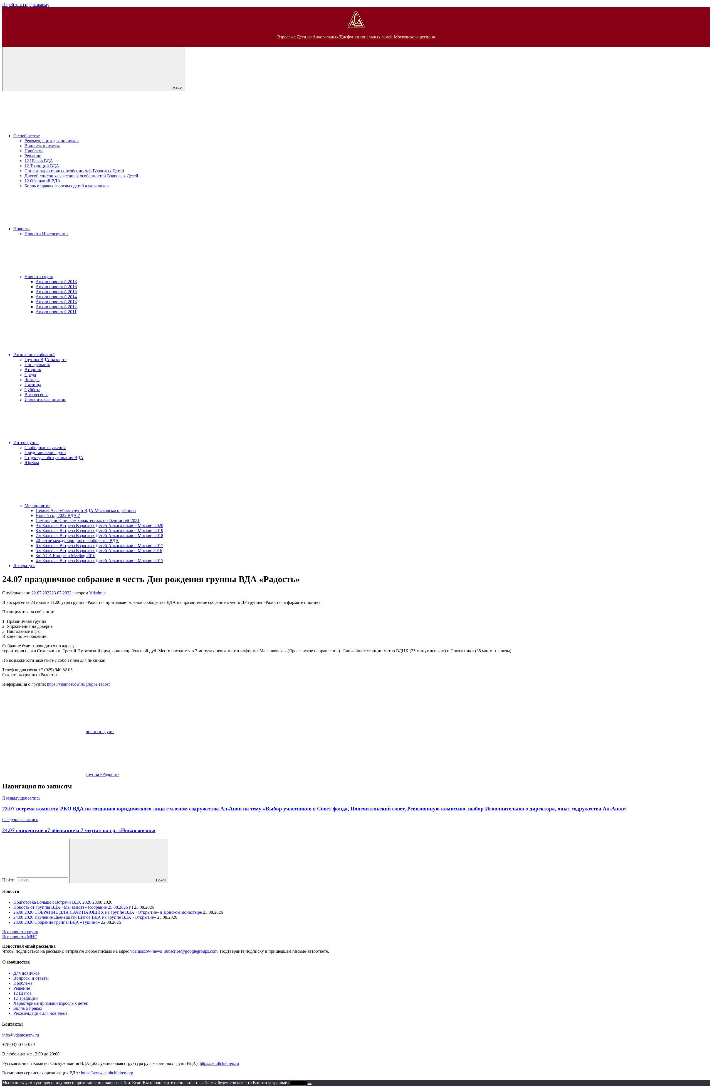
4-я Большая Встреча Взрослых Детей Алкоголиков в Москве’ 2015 (99, 560)
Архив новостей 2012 (56, 306)
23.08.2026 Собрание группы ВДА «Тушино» (56, 922)
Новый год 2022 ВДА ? (58, 515)
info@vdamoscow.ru (20, 1035)
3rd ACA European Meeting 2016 (65, 555)
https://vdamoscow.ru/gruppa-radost (78, 684)
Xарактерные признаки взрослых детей (50, 1003)
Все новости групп (20, 931)
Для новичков (26, 973)
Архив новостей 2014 (56, 296)
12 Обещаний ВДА (42, 180)
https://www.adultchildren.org (107, 1072)
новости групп (100, 731)
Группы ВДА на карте (45, 359)
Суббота (32, 389)
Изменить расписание (45, 399)
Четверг (31, 379)
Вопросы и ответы (42, 145)
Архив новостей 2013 (56, 301)
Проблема (33, 150)
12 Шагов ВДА (38, 160)
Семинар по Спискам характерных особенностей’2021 (88, 520)
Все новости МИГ (19, 936)
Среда (30, 374)
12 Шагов (22, 993)
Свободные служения (45, 447)
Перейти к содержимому (25, 4)
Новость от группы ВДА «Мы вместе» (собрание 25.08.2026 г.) (73, 907)
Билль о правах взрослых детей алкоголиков (66, 185)
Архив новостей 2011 (56, 311)
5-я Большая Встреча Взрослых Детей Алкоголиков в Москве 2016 (99, 550)
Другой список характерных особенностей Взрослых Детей (81, 175)
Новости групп (38, 276)
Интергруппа (26, 442)
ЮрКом (31, 462)
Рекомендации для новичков (51, 140)
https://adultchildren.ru (219, 1063)
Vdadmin (97, 592)
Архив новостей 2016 (56, 286)
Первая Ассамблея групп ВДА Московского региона (86, 510)
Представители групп (45, 452)
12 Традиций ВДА (41, 165)
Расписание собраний (34, 354)
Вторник (32, 369)
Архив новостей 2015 (56, 291)
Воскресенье (36, 394)
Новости (21, 228)
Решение (32, 155)
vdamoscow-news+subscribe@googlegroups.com (173, 951)
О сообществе (26, 135)
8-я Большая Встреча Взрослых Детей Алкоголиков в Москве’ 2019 (99, 530)
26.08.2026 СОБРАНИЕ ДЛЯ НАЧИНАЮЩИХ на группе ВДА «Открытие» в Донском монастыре (107, 912)
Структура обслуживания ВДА (53, 457)
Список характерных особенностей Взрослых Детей (74, 170)
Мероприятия (37, 505)
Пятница (32, 384)
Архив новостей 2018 (56, 281)
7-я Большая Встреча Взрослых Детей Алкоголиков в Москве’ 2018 (99, 535)
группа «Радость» (102, 774)
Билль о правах (27, 1008)
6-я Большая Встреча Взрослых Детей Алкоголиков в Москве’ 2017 (99, 545)
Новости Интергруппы (46, 233)
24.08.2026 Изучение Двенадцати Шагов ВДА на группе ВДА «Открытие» (84, 917)
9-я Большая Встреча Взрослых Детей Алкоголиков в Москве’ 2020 (99, 525)
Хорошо (298, 1083)
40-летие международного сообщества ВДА (77, 540)
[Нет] (309, 1084)
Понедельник (37, 364)
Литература (24, 565)
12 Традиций (25, 998)
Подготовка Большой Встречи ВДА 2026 (52, 902)
